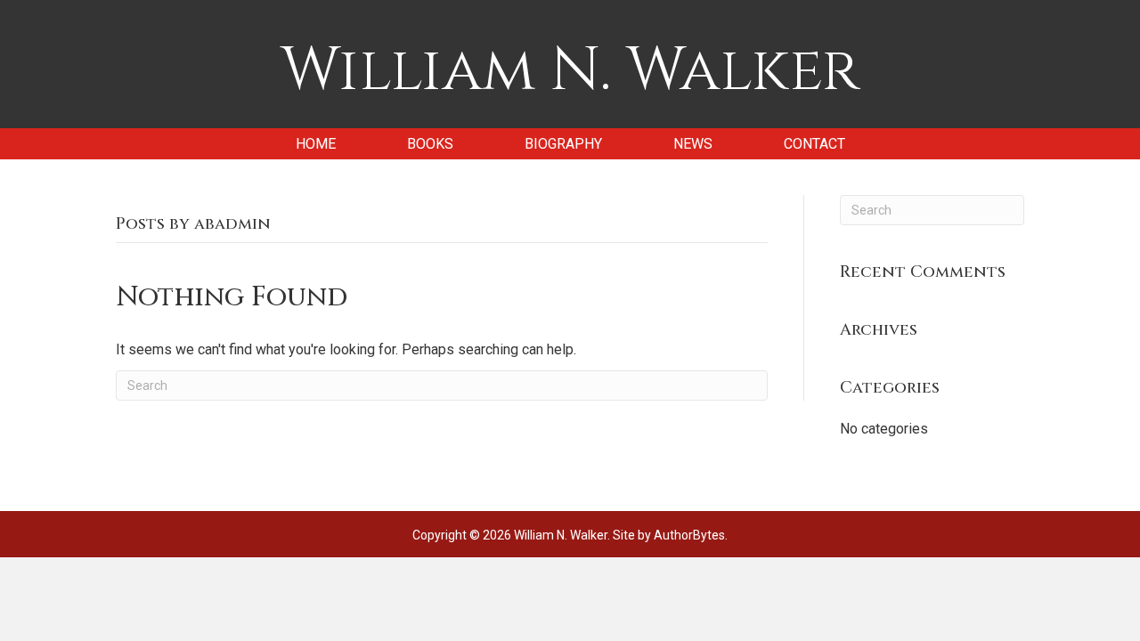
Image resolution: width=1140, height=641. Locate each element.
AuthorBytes (689, 535)
